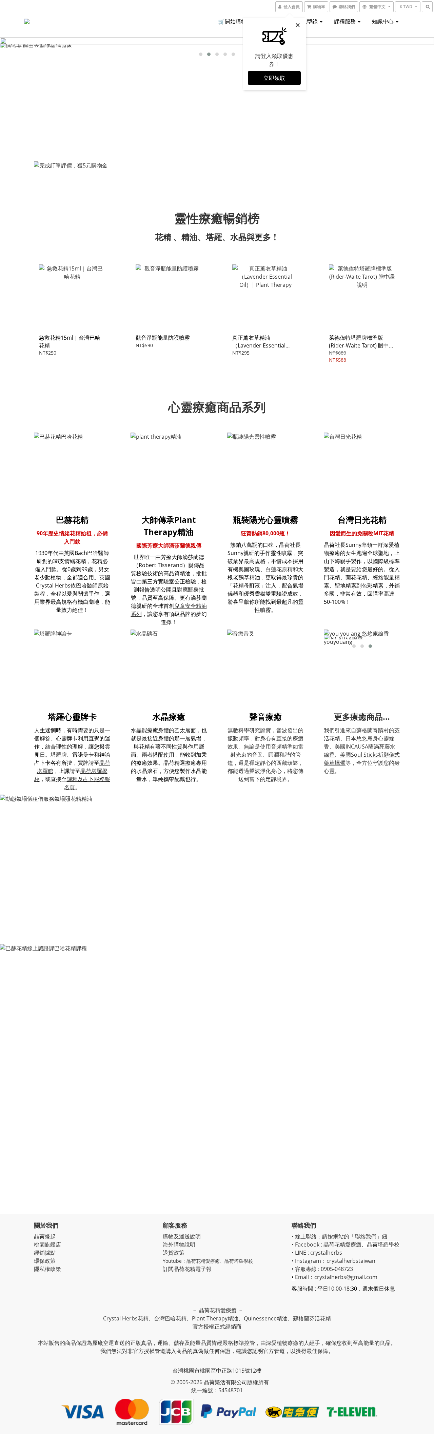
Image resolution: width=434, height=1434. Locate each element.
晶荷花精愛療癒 (203, 1261)
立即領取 (274, 78)
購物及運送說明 (182, 1236)
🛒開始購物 (232, 21)
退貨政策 (173, 1252)
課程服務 (345, 21)
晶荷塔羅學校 (238, 1261)
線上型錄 (307, 21)
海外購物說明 (179, 1244)
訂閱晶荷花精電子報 (187, 1269)
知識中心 (383, 21)
